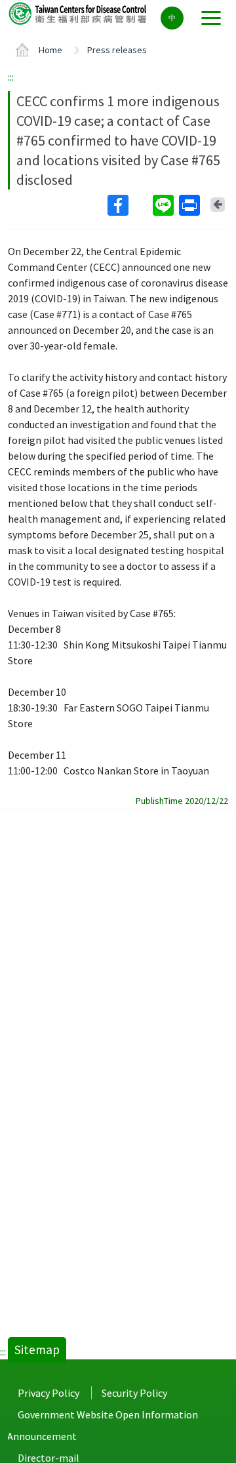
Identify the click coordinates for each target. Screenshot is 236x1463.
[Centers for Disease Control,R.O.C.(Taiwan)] (78, 13)
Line (164, 205)
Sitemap (37, 1349)
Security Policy (134, 1392)
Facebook (128, 205)
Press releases (117, 50)
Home (50, 50)
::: (11, 76)
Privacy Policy (48, 1392)
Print (191, 205)
